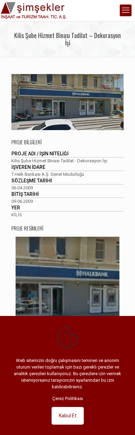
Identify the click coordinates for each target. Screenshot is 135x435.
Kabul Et (67, 415)
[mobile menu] (126, 10)
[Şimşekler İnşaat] (34, 10)
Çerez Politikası (67, 398)
